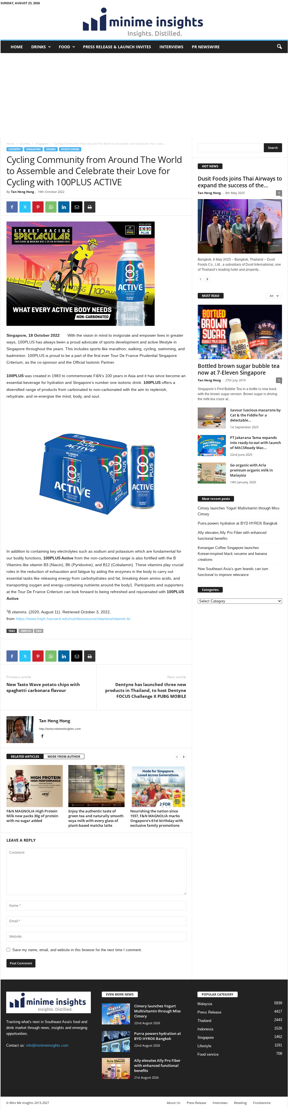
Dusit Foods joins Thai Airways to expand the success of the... (240, 182)
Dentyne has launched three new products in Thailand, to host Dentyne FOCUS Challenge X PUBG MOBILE (145, 690)
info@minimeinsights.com (47, 1045)
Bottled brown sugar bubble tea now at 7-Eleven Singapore (239, 369)
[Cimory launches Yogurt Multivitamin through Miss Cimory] (116, 1013)
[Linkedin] (63, 207)
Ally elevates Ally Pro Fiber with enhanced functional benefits (232, 535)
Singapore (42, 143)
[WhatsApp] (51, 207)
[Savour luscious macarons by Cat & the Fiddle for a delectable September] (212, 418)
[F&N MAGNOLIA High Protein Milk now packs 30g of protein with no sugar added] (34, 786)
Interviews (171, 46)
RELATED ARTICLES (25, 756)
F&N (38, 631)
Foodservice (262, 1103)
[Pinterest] (38, 207)
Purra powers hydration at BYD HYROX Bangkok (238, 523)
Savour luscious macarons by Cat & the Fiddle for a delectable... (255, 415)
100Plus (26, 631)
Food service (208, 1054)
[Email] (76, 207)
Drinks (38, 46)
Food (64, 46)
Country (25, 143)
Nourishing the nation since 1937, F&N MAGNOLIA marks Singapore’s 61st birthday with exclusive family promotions (156, 818)
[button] (279, 47)
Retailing (240, 1103)
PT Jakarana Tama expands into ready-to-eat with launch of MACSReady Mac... (255, 442)
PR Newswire (206, 46)
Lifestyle (204, 1046)
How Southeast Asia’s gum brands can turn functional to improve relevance (233, 572)
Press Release (209, 1012)
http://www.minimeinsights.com (60, 728)
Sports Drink (70, 149)
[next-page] (183, 757)
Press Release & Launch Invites (117, 46)
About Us (173, 1103)
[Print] (89, 207)
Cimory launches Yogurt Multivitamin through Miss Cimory (239, 511)
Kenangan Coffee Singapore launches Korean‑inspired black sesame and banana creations (232, 554)
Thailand (204, 1021)
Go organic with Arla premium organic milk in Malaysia (251, 470)
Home (17, 46)
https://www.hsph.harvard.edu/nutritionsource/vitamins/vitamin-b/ (73, 618)
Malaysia (204, 1004)
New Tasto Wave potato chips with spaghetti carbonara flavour (43, 687)
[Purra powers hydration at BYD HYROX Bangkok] (116, 1041)
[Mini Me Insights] (144, 23)
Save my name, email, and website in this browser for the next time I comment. (77, 950)
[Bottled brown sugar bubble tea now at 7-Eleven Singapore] (240, 332)
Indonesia (205, 1029)
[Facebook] (12, 207)
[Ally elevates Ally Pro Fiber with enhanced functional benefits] (116, 1068)
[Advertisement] (144, 95)
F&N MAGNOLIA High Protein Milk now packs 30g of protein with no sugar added (32, 816)
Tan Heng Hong (22, 192)
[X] (25, 207)
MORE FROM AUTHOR (64, 756)
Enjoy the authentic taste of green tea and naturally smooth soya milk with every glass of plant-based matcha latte (95, 818)
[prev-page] (177, 757)
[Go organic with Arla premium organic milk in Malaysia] (212, 473)
